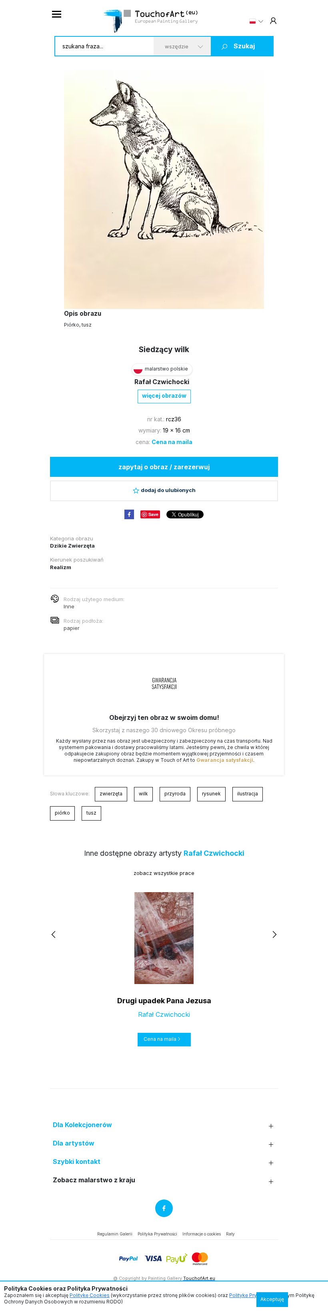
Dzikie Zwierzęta (72, 545)
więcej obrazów (164, 395)
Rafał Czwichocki (161, 382)
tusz (91, 813)
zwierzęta (111, 794)
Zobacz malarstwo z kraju (94, 1180)
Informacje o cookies (201, 1233)
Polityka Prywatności (157, 1233)
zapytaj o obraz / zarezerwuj (164, 467)
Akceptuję (272, 1299)
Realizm (60, 567)
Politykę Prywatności (253, 1295)
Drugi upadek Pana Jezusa (164, 1000)
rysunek (211, 794)
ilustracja (247, 794)
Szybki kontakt (76, 1162)
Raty (230, 1233)
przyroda (175, 794)
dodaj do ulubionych (168, 490)
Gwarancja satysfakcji (224, 760)
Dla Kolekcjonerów (82, 1125)
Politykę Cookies (90, 1295)
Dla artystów (73, 1143)
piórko (62, 813)
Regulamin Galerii (114, 1233)
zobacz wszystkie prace (164, 873)
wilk (143, 794)
